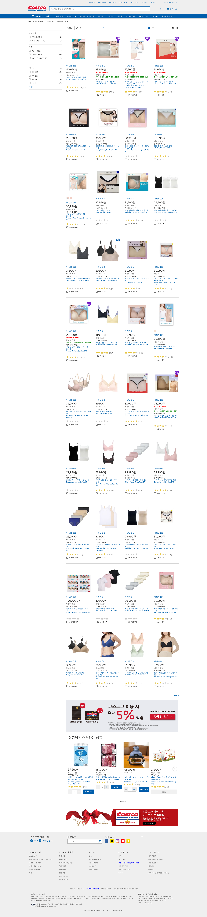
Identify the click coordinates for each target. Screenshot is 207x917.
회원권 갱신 (63, 859)
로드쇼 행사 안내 (124, 869)
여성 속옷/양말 (50, 21)
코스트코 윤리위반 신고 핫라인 (158, 873)
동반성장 (151, 869)
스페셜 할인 (58, 16)
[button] (147, 9)
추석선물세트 (167, 16)
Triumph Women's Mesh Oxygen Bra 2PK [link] (78, 219)
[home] (37, 8)
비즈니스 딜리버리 (87, 16)
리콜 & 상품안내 (94, 863)
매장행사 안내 (123, 866)
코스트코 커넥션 (34, 869)
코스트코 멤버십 (66, 852)
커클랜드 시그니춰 (35, 863)
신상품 (119, 16)
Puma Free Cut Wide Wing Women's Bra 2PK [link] (78, 416)
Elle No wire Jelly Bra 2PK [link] (133, 282)
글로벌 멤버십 (63, 879)
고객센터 (92, 852)
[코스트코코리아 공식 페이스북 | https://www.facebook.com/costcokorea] (107, 842)
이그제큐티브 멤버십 (66, 863)
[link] (78, 60)
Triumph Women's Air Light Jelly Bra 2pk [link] (137, 151)
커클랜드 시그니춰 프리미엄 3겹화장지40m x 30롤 (80, 778)
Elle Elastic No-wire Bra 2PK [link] (75, 150)
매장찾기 (72, 837)
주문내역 (62, 873)
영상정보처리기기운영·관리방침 (113, 888)
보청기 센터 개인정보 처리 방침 (128, 863)
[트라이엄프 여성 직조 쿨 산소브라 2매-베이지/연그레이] (67, 198)
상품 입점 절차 (153, 863)
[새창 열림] (33, 906)
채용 (30, 873)
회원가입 (62, 856)
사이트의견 (92, 866)
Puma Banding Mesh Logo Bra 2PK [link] (136, 345)
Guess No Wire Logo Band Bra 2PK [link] (136, 415)
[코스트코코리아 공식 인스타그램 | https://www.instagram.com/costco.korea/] (117, 842)
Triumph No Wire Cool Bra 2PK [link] (76, 351)
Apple (155, 16)
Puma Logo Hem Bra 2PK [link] (104, 413)
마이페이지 (62, 869)
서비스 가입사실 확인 (145, 903)
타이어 (100, 16)
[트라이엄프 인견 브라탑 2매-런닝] (159, 330)
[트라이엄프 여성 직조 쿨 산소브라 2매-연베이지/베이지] (71, 198)
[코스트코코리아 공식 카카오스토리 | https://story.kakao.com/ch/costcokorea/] (128, 842)
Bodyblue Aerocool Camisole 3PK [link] (165, 212)
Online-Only (130, 16)
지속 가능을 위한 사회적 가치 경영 (40, 859)
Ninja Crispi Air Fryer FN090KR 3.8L (135, 782)
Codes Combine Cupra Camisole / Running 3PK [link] (107, 549)
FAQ (90, 856)
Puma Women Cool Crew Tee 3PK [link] (107, 611)
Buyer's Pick (71, 16)
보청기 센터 (122, 859)
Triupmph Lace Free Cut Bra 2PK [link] (165, 612)
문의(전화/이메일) (95, 859)
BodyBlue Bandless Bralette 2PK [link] (165, 418)
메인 (29, 21)
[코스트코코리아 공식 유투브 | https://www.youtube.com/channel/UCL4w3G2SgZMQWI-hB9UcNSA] (123, 842)
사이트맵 (71, 888)
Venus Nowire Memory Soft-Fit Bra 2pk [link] (165, 283)
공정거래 (151, 866)
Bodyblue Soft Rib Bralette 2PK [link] (106, 280)
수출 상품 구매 (93, 869)
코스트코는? (33, 856)
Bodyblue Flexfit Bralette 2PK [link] (135, 675)
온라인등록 (62, 866)
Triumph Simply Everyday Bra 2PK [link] (165, 677)
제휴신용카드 (63, 876)
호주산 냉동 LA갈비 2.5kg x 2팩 (108, 777)
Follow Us (110, 837)
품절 (164, 791)
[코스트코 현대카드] (122, 731)
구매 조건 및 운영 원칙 (155, 859)
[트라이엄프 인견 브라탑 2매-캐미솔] (155, 330)
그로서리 (110, 16)
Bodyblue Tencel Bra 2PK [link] (74, 675)
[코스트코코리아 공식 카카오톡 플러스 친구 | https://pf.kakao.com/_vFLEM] (112, 842)
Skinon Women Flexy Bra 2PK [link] (164, 482)
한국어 (153, 2)
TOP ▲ (176, 695)
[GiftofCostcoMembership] (122, 825)
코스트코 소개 (35, 852)
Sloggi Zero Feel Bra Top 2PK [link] (76, 79)
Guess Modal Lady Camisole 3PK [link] (165, 84)
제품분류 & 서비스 (35, 866)
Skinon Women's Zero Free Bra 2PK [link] (78, 280)
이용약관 (80, 888)
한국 (173, 2)
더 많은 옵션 (71, 66)
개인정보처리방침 (92, 888)
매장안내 (121, 856)
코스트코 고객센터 (39, 837)
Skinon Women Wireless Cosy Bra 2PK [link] (107, 485)
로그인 (159, 8)
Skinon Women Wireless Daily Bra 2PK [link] (107, 678)
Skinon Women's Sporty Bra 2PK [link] (106, 345)
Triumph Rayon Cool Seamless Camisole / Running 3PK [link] (135, 86)
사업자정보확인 (45, 900)
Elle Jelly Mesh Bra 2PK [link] (162, 148)
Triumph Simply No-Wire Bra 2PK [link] (107, 150)
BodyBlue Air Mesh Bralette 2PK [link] (136, 212)
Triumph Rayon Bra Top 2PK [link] (163, 348)
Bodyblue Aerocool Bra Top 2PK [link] (77, 482)
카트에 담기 (88, 792)
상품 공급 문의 (153, 856)
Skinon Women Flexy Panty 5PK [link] (135, 482)
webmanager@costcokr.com (106, 898)
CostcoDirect (144, 16)
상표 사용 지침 (133, 888)
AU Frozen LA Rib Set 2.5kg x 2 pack (108, 779)
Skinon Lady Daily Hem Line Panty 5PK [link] (77, 549)
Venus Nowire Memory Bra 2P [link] (164, 548)
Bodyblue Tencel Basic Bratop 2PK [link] (136, 548)
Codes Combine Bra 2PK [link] (104, 212)
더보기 (31, 87)
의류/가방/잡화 (38, 21)
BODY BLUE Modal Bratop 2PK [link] (106, 84)
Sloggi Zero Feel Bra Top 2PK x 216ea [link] (78, 612)
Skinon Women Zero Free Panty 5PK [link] (137, 611)
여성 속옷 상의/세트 (63, 21)
